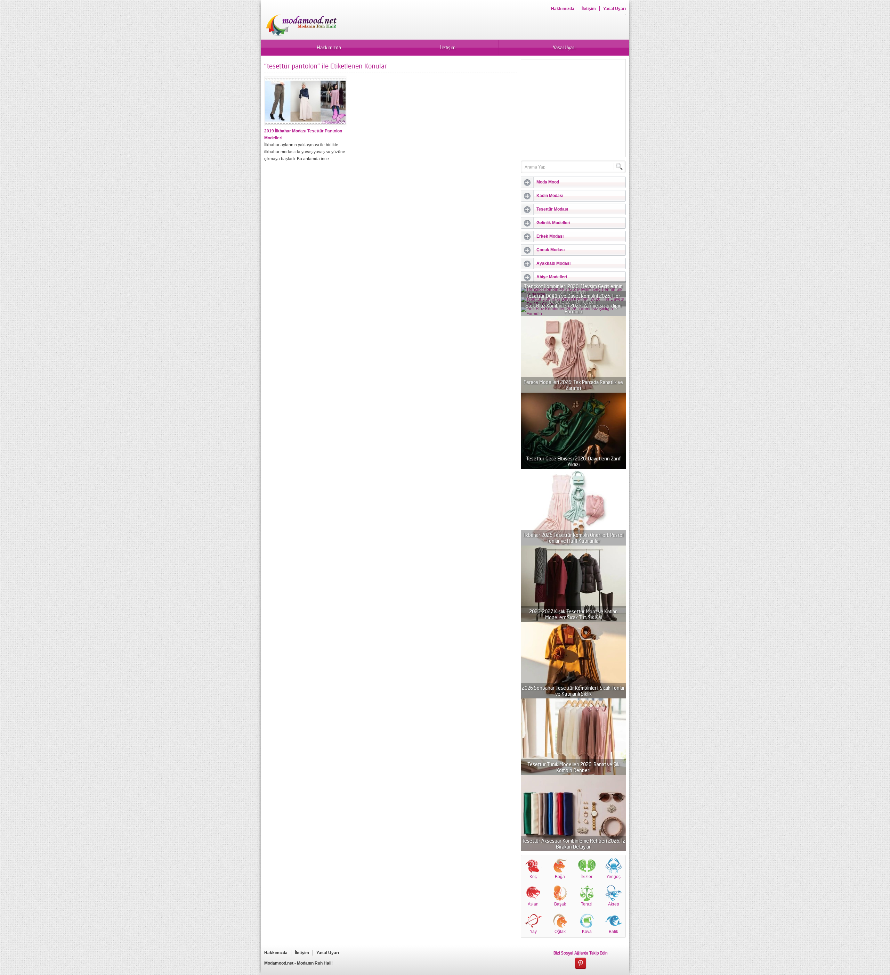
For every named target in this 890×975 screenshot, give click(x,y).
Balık (613, 931)
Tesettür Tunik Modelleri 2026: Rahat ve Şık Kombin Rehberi (573, 767)
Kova (587, 931)
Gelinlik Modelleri (553, 222)
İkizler (586, 876)
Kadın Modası (549, 195)
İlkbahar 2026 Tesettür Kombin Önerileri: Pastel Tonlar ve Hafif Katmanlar (573, 538)
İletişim (589, 8)
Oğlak (560, 931)
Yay (533, 931)
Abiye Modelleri (551, 277)
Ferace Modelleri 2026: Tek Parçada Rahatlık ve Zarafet (573, 385)
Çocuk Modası (550, 249)
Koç (533, 876)
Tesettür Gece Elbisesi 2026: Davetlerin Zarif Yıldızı (573, 461)
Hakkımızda (562, 8)
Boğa (560, 876)
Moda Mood (547, 182)
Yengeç (613, 876)
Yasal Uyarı (614, 8)
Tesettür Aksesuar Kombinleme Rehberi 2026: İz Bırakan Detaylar (573, 844)
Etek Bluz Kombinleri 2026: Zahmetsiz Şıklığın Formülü (573, 308)
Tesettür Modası (552, 209)
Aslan (533, 904)
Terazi (586, 904)
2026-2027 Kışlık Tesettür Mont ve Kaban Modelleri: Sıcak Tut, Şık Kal (573, 614)
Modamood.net (278, 963)
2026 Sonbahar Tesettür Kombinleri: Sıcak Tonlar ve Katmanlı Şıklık (573, 691)
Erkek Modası (550, 236)
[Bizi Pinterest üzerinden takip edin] (580, 963)
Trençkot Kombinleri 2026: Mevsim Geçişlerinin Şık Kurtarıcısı (573, 289)
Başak (560, 904)
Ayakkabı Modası (553, 263)
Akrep (613, 904)
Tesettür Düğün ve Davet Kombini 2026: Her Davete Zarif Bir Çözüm (573, 299)
